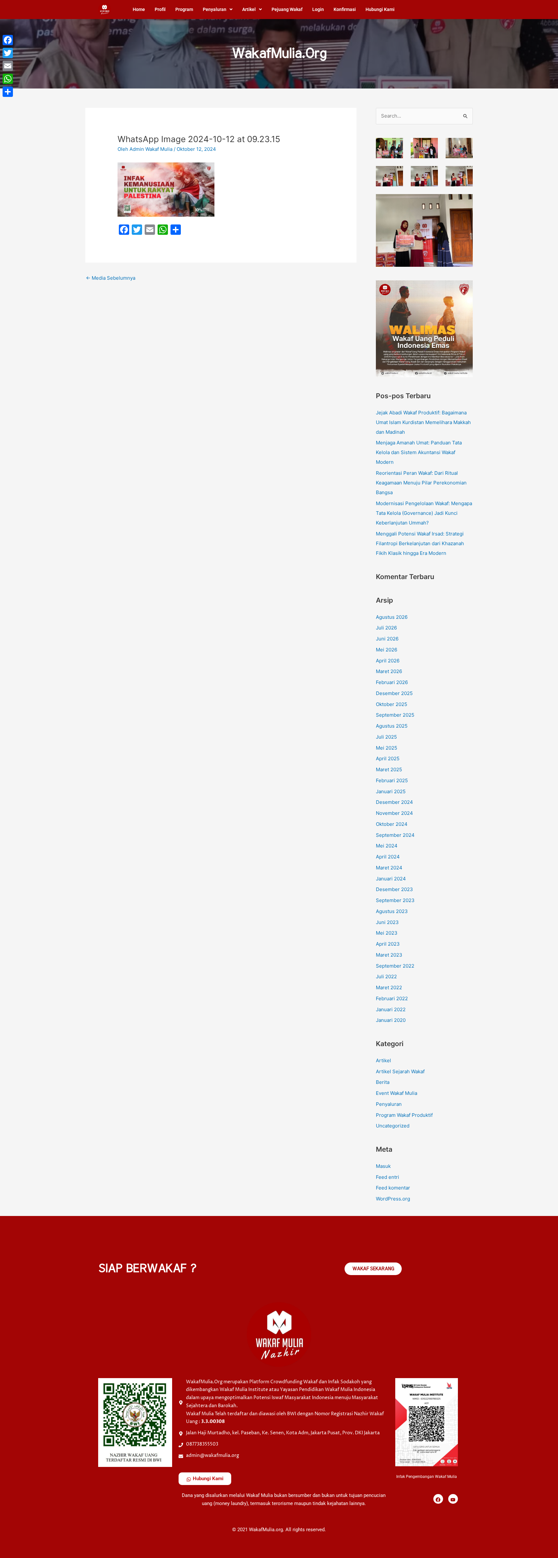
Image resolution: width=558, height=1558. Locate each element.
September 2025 (395, 715)
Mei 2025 (386, 748)
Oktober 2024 (392, 824)
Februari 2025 (392, 780)
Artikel (249, 9)
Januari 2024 (391, 879)
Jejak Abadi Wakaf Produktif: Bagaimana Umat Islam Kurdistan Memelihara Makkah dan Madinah (423, 422)
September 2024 (395, 835)
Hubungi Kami (380, 9)
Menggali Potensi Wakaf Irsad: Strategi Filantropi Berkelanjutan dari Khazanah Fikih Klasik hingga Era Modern (420, 543)
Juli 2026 (386, 628)
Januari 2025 (391, 791)
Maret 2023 (389, 955)
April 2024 (388, 857)
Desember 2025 (394, 693)
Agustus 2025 (392, 726)
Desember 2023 (394, 889)
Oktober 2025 (391, 704)
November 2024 (394, 813)
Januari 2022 (391, 1009)
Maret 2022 (389, 987)
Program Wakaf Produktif (404, 1115)
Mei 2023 (387, 933)
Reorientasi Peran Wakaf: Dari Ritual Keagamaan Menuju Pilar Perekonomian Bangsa (421, 482)
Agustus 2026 (392, 617)
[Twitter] (7, 53)
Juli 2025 (386, 737)
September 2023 (395, 900)
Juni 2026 (387, 639)
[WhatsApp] (7, 78)
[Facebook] (7, 40)
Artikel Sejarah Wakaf (400, 1071)
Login (318, 9)
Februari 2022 (392, 998)
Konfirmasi (345, 9)
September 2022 (395, 966)
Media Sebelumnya (110, 278)
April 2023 (388, 944)
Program (184, 9)
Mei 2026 (386, 650)
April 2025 (387, 758)
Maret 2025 (389, 769)
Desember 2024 (394, 802)
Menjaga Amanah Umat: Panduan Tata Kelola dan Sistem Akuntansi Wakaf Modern (419, 452)
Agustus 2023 (392, 911)
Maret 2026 (389, 671)
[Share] (7, 91)
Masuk (383, 1166)
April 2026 (387, 661)
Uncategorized (392, 1126)
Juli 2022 (386, 976)
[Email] (7, 65)
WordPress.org (393, 1199)
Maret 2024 (389, 868)
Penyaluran (214, 9)
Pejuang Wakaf (287, 9)
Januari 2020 (391, 1020)
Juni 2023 (387, 922)
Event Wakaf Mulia (396, 1093)
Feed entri (387, 1177)
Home (139, 9)
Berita (382, 1082)
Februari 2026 (392, 682)
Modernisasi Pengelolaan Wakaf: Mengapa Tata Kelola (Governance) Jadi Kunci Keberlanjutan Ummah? (424, 513)
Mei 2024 (387, 846)
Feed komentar (393, 1188)
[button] (217, 9)
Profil (160, 9)
